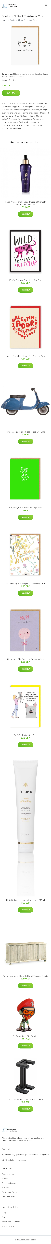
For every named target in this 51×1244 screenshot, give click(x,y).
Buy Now (11, 93)
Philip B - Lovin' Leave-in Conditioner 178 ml (25, 900)
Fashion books (8, 76)
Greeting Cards (41, 74)
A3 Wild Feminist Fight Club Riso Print (25, 280)
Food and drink (8, 1197)
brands (31, 74)
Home (4, 20)
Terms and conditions (11, 1222)
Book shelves (8, 1174)
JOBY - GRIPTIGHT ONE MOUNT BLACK (25, 1099)
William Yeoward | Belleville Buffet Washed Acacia (25, 976)
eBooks (5, 1188)
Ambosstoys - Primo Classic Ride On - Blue (25, 432)
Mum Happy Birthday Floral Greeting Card (25, 583)
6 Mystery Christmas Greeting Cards (25, 507)
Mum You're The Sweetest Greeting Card (25, 659)
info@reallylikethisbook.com (14, 1160)
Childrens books (20, 74)
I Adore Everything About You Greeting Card (25, 356)
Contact (5, 1217)
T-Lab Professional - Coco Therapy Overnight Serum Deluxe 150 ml (25, 203)
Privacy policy (8, 1226)
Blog (4, 1213)
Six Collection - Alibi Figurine (25, 1036)
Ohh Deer (19, 76)
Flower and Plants (9, 1192)
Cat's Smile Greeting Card (25, 735)
